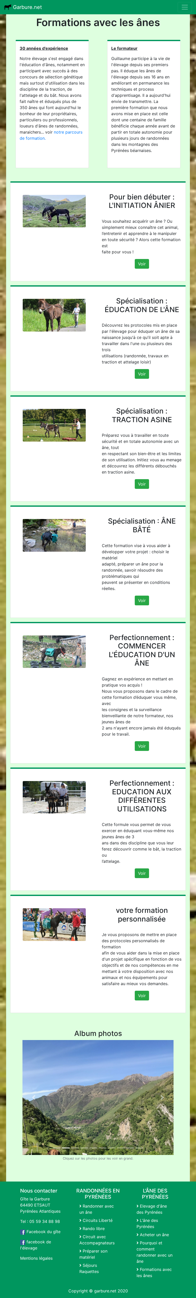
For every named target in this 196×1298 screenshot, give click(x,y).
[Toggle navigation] (185, 7)
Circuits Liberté (97, 1220)
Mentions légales (36, 1258)
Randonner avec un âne (96, 1209)
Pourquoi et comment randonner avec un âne (155, 1252)
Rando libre (93, 1228)
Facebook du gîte (42, 1231)
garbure (101, 1290)
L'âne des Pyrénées (147, 1223)
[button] (33, 1097)
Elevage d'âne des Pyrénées (152, 1209)
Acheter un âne (154, 1234)
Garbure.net (26, 7)
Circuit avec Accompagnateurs (97, 1239)
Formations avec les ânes (154, 1272)
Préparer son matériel (93, 1254)
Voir (142, 263)
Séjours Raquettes (89, 1268)
